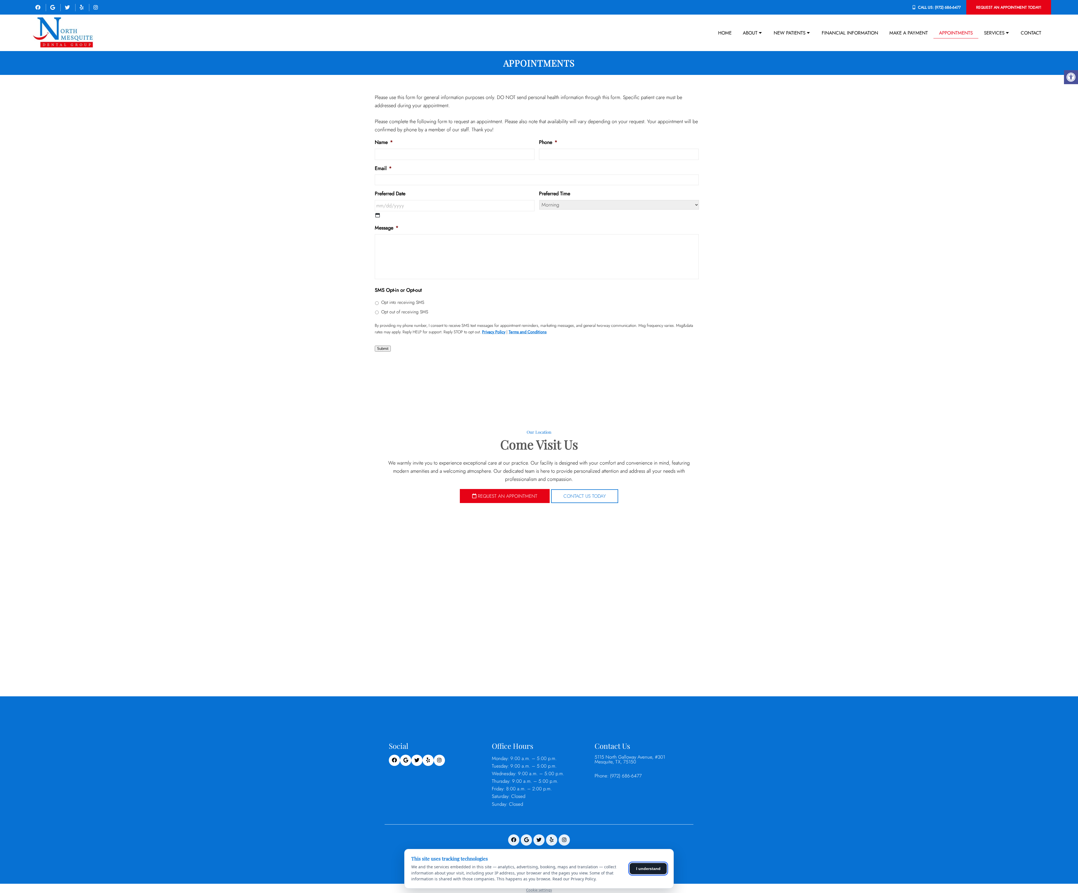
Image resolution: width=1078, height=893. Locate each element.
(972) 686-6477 (948, 7)
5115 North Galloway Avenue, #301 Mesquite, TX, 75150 (630, 759)
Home (725, 32)
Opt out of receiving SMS (404, 312)
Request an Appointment (506, 496)
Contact (1031, 32)
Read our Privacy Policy (573, 878)
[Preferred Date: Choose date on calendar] (377, 215)
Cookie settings (539, 889)
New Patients (789, 32)
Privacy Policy (493, 332)
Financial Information (850, 32)
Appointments (956, 32)
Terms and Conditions (528, 332)
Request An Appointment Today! (1008, 7)
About (750, 32)
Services (994, 32)
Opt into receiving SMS (402, 302)
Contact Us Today (584, 496)
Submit (383, 348)
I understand (648, 868)
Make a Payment (908, 32)
